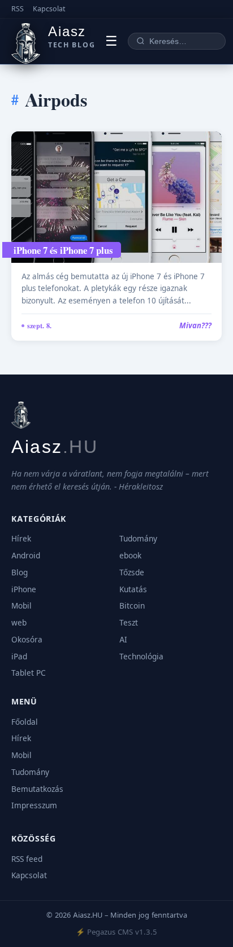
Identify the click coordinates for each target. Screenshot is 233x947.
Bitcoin (132, 605)
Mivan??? (195, 325)
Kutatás (133, 589)
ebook (130, 555)
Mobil (21, 605)
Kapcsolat (49, 9)
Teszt (128, 622)
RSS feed (26, 859)
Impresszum (34, 805)
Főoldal (24, 721)
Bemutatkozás (37, 789)
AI (123, 639)
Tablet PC (28, 672)
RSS (17, 9)
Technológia (141, 656)
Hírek (21, 538)
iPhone (23, 589)
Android (25, 555)
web (19, 622)
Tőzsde (131, 572)
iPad (19, 656)
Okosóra (26, 639)
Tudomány (138, 538)
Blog (19, 572)
